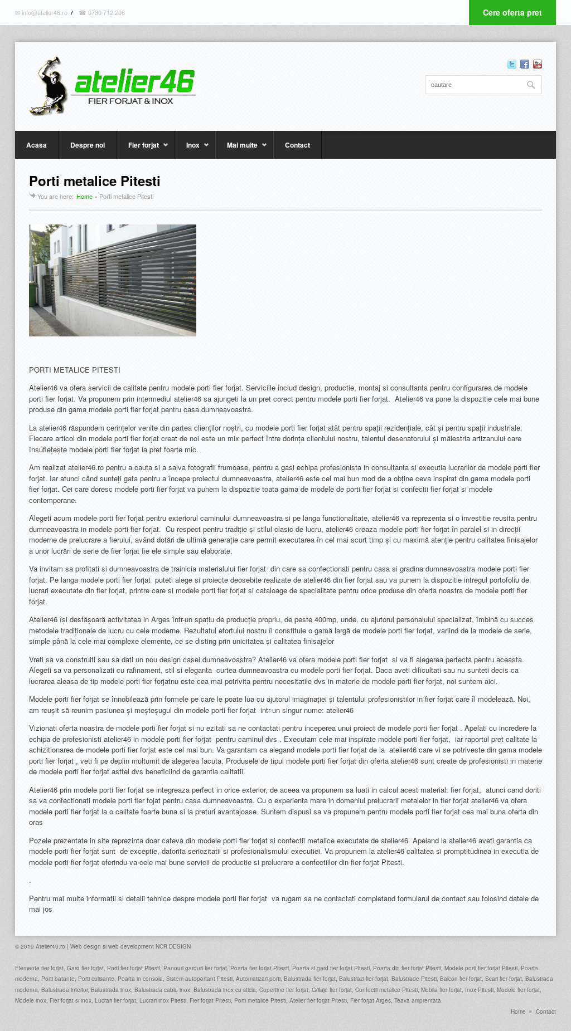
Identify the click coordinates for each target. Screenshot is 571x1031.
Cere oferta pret (512, 12)
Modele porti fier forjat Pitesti (480, 968)
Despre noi (87, 145)
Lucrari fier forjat (115, 1000)
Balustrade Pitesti (414, 979)
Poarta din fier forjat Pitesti (407, 968)
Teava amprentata (417, 1000)
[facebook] (524, 64)
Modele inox (30, 1000)
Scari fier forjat (503, 979)
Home (84, 196)
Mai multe (236, 149)
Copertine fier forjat (283, 990)
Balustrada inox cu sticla (224, 990)
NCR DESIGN (173, 946)
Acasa (36, 145)
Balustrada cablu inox (162, 990)
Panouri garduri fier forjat (195, 968)
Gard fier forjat (84, 968)
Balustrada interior (64, 990)
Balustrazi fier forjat (363, 979)
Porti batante (58, 979)
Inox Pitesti (479, 990)
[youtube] (537, 64)
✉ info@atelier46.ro (41, 12)
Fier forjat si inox (70, 1000)
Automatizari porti (258, 979)
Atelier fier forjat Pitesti (318, 1000)
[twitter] (511, 64)
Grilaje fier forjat (332, 990)
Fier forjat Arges (370, 1000)
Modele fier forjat (518, 990)
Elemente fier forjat (39, 968)
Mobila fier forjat (441, 990)
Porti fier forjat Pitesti (133, 968)
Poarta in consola (140, 979)
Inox (187, 149)
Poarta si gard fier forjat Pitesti (331, 968)
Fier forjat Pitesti (210, 1000)
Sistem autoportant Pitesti (199, 979)
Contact (297, 145)
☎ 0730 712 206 (102, 12)
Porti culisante (96, 979)
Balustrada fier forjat (310, 979)
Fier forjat (138, 149)
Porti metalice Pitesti (260, 1000)
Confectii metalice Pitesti (386, 990)
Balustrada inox (111, 990)
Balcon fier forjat (461, 979)
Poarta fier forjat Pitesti (259, 968)
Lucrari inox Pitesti (162, 1000)
